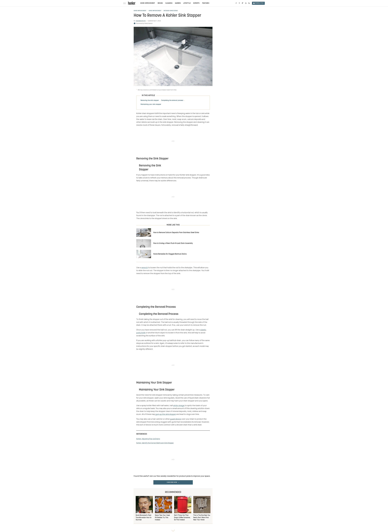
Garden (178, 3)
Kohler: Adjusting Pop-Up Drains (148, 439)
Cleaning (168, 3)
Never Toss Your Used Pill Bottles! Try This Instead (162, 517)
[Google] (246, 3)
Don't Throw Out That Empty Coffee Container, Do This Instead (182, 517)
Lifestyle (187, 3)
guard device (175, 419)
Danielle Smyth (141, 21)
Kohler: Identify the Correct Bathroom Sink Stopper (155, 443)
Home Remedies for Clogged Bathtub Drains (170, 254)
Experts (196, 3)
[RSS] (249, 3)
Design (160, 3)
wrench (144, 268)
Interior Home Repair (171, 11)
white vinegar (179, 406)
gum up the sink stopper (165, 414)
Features (205, 3)
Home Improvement (147, 3)
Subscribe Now (172, 482)
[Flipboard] (242, 3)
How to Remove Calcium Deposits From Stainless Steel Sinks (176, 233)
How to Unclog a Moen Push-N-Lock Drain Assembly (173, 243)
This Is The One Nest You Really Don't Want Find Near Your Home (201, 517)
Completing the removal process (172, 100)
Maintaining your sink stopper (151, 104)
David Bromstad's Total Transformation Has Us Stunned (143, 517)
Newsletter (259, 3)
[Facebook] (236, 3)
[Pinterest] (239, 3)
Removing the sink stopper (150, 100)
